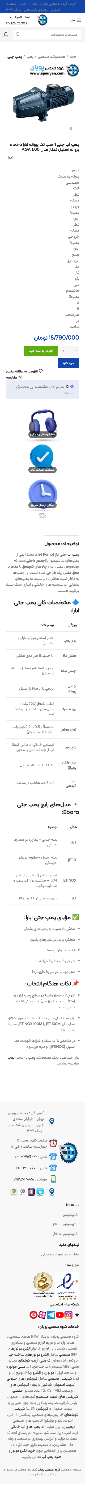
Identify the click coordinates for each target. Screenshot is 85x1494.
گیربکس (19, 1408)
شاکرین (46, 1384)
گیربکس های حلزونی (22, 1378)
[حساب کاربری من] (6, 34)
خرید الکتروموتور (23, 1450)
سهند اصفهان (63, 1384)
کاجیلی (45, 1360)
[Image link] (68, 1153)
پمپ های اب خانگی (25, 1426)
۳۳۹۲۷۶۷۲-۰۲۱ (26, 1168)
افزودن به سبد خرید (41, 350)
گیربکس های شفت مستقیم (57, 1396)
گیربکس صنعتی (60, 1378)
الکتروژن (35, 1372)
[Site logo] (42, 20)
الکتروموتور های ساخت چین (28, 1354)
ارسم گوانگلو (28, 1360)
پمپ (30, 57)
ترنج (34, 1384)
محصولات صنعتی (51, 57)
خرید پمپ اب (52, 1456)
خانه (72, 57)
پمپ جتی (14, 57)
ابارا (10, 157)
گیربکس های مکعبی (20, 1387)
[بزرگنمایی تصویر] (71, 129)
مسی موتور (17, 1366)
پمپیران (68, 1426)
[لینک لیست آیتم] (42, 1215)
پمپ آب (73, 554)
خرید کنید (68, 363)
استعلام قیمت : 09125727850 (18, 20)
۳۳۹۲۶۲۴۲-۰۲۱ (26, 1156)
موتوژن (49, 1372)
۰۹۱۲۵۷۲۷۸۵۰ (24, 1179)
